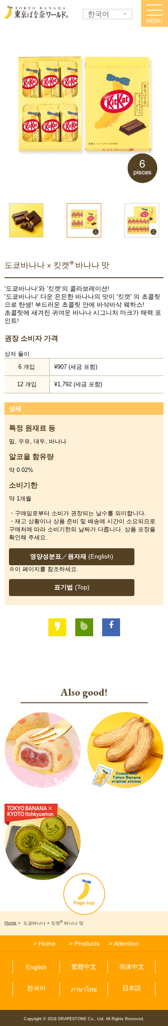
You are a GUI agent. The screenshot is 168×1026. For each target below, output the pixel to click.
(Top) (72, 587)
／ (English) (71, 556)
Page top (84, 902)
